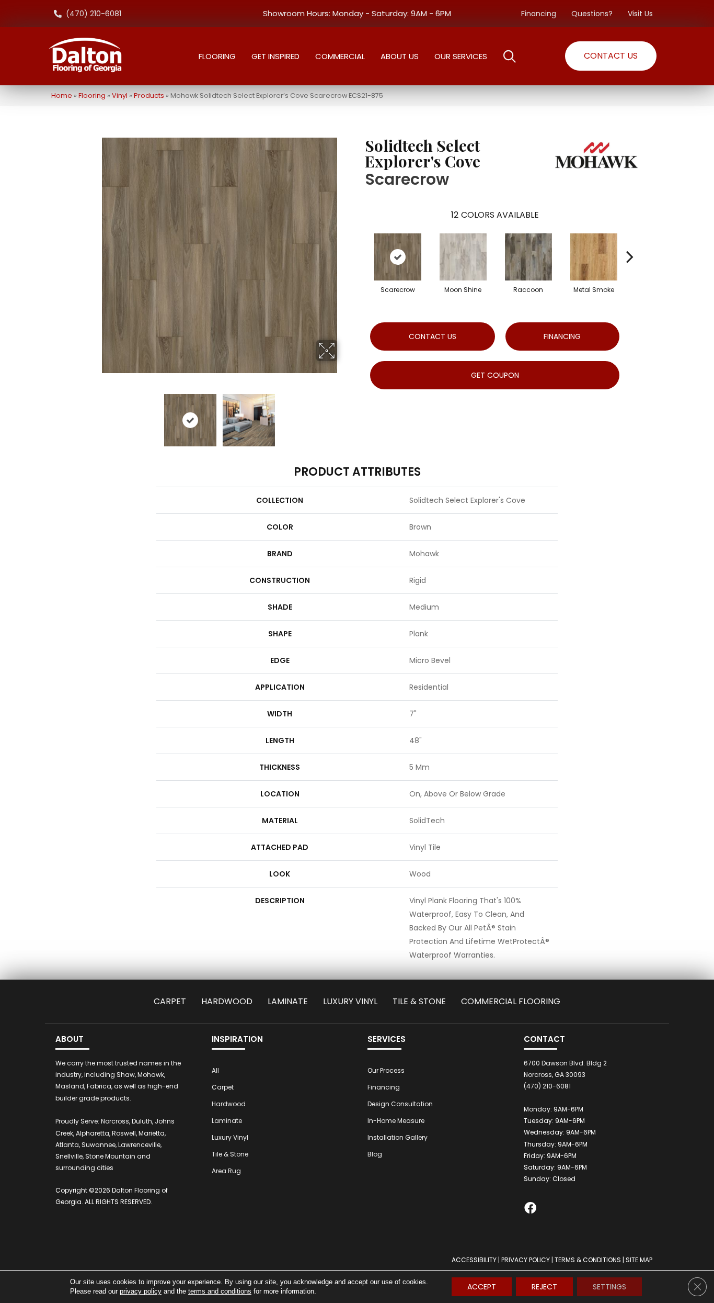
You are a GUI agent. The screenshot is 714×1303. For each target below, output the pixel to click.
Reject (544, 1287)
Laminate (288, 1001)
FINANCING (562, 336)
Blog (374, 1154)
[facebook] (530, 1209)
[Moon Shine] (463, 257)
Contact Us (432, 336)
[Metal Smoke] (594, 257)
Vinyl (120, 95)
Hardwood (226, 1001)
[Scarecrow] (398, 257)
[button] (611, 56)
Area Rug (226, 1170)
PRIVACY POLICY (525, 1259)
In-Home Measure (395, 1120)
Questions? (592, 13)
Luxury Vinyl (350, 1001)
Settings (609, 1287)
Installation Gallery (397, 1137)
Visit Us (640, 13)
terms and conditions (219, 1291)
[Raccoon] (528, 257)
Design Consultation (400, 1103)
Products (149, 95)
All (215, 1070)
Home (61, 95)
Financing (538, 13)
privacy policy (141, 1291)
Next (344, 415)
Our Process (386, 1070)
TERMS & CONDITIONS (588, 1259)
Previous (94, 415)
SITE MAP (639, 1259)
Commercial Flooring (510, 1001)
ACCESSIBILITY (474, 1259)
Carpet (170, 1001)
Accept (481, 1287)
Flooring (92, 95)
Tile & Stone (419, 1001)
